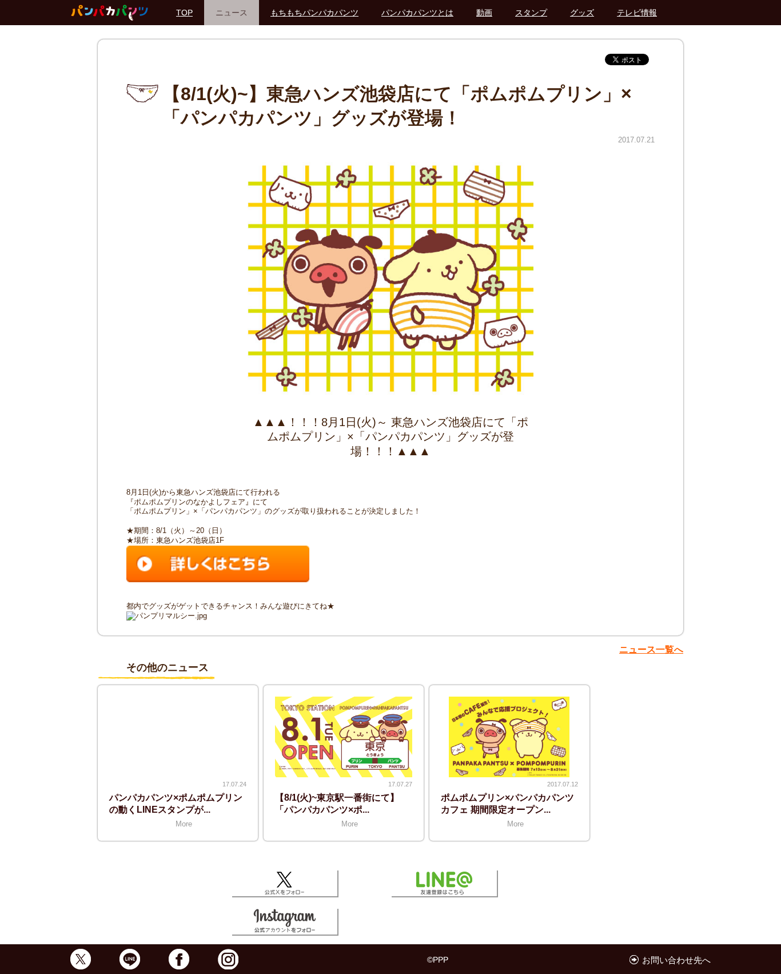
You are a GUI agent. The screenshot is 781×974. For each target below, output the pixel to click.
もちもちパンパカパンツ (314, 12)
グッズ (582, 12)
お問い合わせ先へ (676, 960)
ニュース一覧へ (651, 649)
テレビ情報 (637, 12)
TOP (184, 12)
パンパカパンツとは (417, 12)
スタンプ (531, 12)
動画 (484, 12)
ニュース (232, 12)
